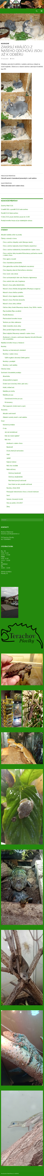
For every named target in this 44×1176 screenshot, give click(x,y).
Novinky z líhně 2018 (13, 488)
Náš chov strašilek (12, 465)
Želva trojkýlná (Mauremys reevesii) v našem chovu (19, 333)
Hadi (8, 454)
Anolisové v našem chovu (15, 443)
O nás (5, 428)
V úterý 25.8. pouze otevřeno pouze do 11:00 (15, 217)
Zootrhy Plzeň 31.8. (7, 206)
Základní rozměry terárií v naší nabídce (15, 417)
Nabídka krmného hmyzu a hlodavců (12, 343)
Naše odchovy (11, 469)
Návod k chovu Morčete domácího (14, 300)
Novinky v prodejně (9, 361)
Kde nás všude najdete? (12, 436)
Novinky (3, 346)
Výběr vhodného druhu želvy (12, 326)
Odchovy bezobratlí (14, 473)
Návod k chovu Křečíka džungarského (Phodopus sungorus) (21, 289)
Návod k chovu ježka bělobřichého (14, 285)
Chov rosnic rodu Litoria (10, 274)
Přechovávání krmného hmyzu (12, 318)
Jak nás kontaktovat (11, 432)
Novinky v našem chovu (10, 354)
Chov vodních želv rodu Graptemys (14, 281)
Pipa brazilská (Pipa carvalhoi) (12, 311)
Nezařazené (5, 43)
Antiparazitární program (10, 380)
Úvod (2, 421)
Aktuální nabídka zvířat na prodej (11, 235)
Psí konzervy (8, 402)
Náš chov (8, 439)
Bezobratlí (10, 447)
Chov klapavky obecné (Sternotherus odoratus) (17, 270)
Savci (8, 495)
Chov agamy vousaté (9, 259)
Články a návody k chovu (9, 238)
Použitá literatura (8, 315)
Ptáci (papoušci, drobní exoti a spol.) (14, 406)
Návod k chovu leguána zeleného (13, 296)
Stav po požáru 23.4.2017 (15, 503)
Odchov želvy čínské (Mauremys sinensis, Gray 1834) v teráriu (22, 307)
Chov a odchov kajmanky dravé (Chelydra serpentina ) (20, 246)
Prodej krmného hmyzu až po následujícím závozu (16, 220)
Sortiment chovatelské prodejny (11, 372)
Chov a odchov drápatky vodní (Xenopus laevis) (18, 242)
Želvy (8, 506)
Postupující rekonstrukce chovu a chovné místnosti (23, 492)
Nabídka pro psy (8, 395)
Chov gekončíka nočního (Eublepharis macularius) (18, 266)
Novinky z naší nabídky (10, 365)
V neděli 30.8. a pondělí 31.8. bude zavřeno (14, 209)
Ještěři (9, 458)
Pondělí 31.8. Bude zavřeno (9, 213)
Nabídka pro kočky (9, 391)
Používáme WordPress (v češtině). (10, 1173)
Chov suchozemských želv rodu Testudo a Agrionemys (20, 277)
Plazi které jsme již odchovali (17, 480)
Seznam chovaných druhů (15, 499)
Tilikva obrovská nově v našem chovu (12, 185)
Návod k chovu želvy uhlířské (12, 303)
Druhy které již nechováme (15, 451)
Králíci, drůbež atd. (8, 387)
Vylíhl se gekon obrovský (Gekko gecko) (17, 357)
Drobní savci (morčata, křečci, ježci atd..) (15, 384)
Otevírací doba (5, 369)
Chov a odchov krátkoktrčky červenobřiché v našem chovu (21, 249)
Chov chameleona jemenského (12, 263)
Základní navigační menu (41, 10)
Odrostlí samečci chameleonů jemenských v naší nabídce (19, 177)
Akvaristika (6, 376)
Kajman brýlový (11, 462)
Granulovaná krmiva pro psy (13, 398)
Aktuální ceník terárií (9, 413)
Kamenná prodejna (9, 425)
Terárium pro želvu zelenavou (12, 322)
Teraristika (4, 410)
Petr (12, 58)
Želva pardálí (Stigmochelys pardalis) (14, 330)
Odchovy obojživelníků (15, 477)
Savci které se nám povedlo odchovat (20, 484)
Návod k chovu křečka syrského (13, 292)
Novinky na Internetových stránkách (14, 350)
